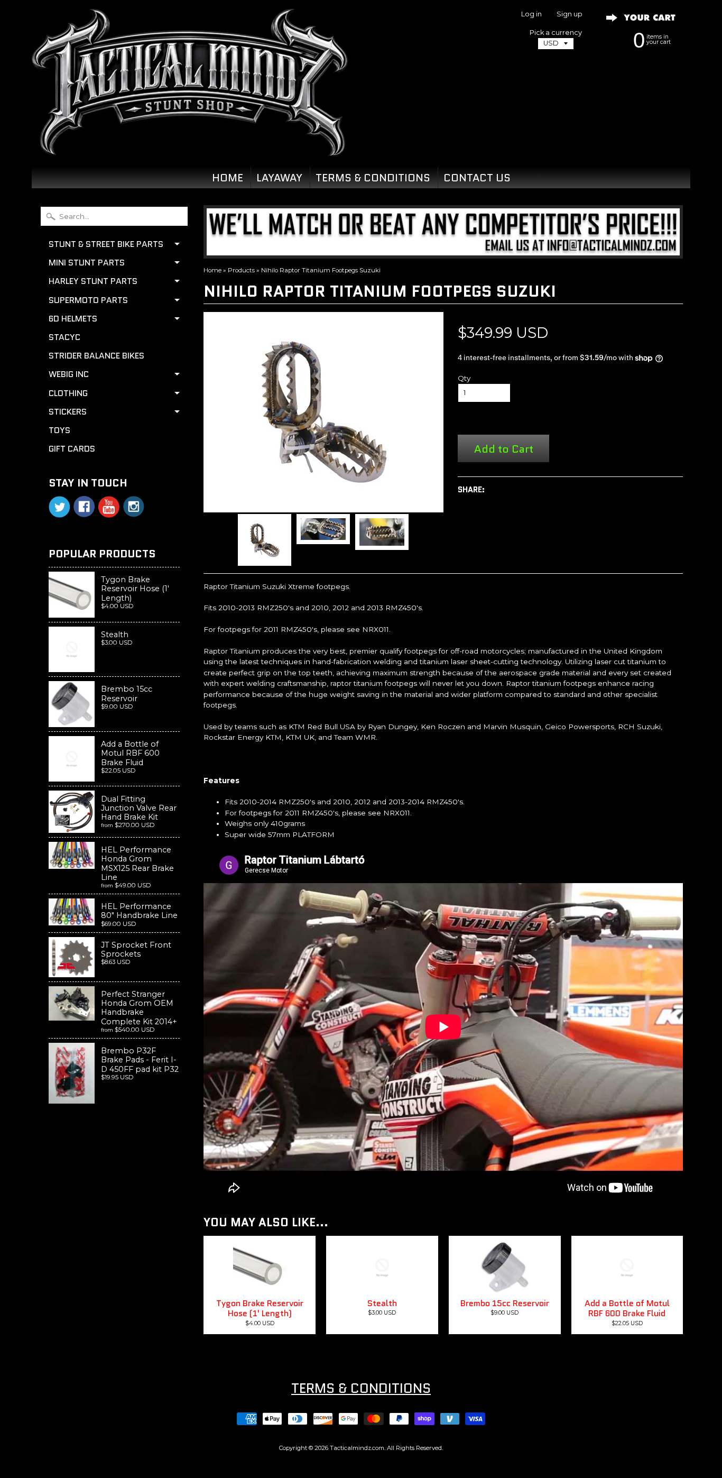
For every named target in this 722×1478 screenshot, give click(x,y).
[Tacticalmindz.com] (189, 144)
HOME (227, 177)
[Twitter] (59, 507)
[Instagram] (133, 506)
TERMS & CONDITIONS (373, 177)
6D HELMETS (73, 319)
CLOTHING (68, 393)
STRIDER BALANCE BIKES (96, 356)
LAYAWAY (279, 177)
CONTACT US (477, 177)
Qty (464, 378)
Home (212, 270)
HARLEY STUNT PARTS (93, 281)
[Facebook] (84, 506)
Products (241, 270)
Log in (531, 14)
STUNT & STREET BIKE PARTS (106, 244)
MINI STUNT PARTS (87, 262)
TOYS (59, 430)
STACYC (64, 337)
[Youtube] (108, 507)
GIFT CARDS (72, 449)
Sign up (569, 14)
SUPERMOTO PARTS (88, 300)
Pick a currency (556, 32)
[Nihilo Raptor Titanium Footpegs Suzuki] (264, 540)
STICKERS (68, 412)
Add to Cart (503, 448)
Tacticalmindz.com (357, 1448)
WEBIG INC (69, 374)
